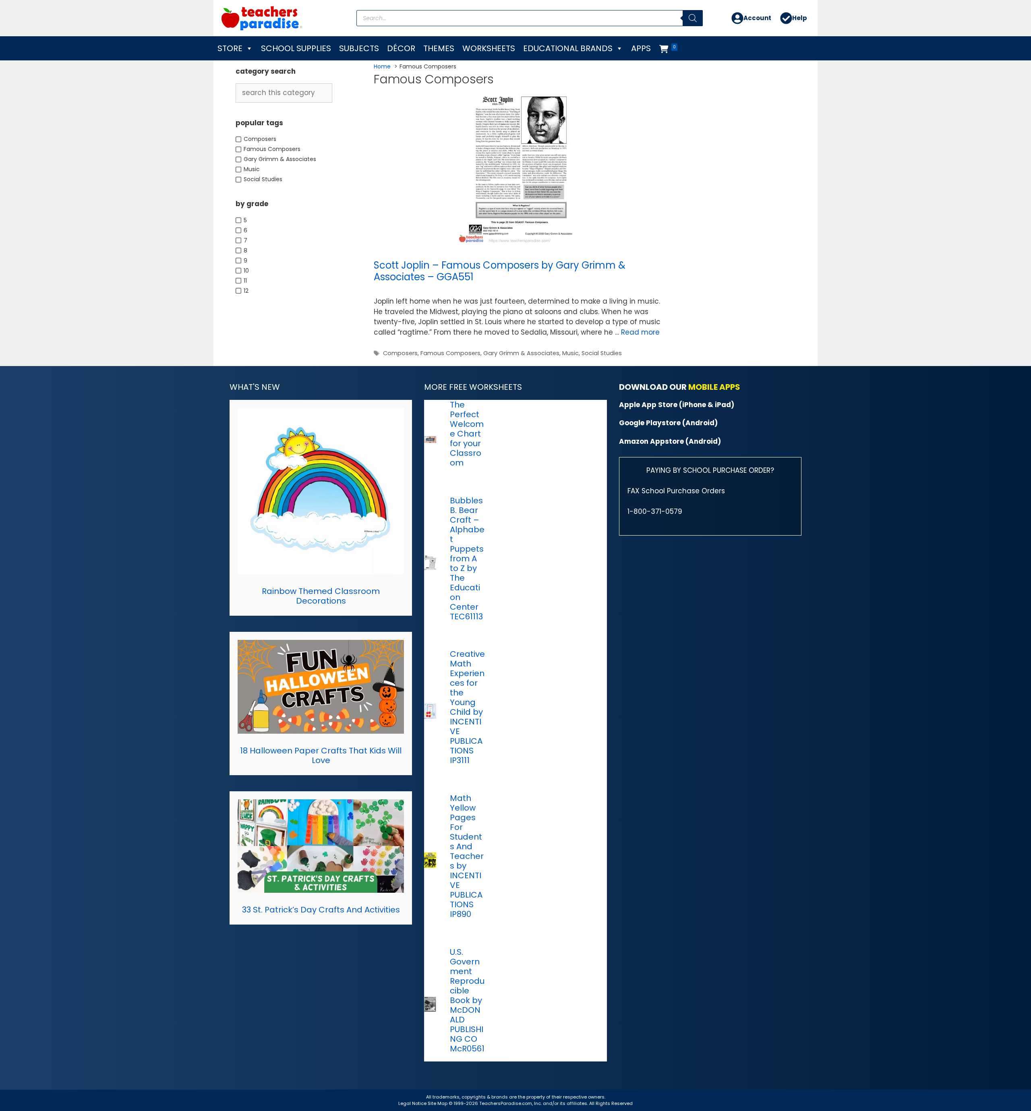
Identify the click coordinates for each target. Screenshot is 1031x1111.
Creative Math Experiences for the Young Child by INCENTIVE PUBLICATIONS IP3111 (467, 707)
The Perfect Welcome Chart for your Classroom (467, 434)
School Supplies (296, 48)
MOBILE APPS (714, 387)
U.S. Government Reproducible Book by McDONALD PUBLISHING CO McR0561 (467, 1000)
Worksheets (488, 48)
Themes (438, 48)
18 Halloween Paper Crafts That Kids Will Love (321, 755)
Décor (401, 48)
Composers (400, 353)
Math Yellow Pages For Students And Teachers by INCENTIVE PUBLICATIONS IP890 (467, 856)
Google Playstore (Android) (668, 423)
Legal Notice (412, 1103)
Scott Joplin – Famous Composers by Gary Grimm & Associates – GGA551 (499, 271)
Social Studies (602, 353)
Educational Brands (568, 48)
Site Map (438, 1103)
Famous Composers (450, 353)
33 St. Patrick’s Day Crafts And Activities (321, 909)
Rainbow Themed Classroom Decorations (321, 595)
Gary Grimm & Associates (521, 353)
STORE (229, 48)
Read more (640, 332)
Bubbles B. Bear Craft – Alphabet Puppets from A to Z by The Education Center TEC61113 (467, 558)
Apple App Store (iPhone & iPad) (676, 405)
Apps (641, 48)
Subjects (359, 48)
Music (570, 353)
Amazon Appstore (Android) (670, 441)
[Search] (693, 18)
